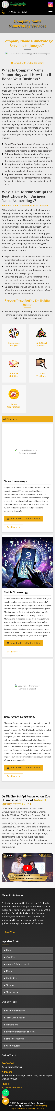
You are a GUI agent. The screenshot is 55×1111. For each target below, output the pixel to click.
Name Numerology (15, 481)
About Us (10, 957)
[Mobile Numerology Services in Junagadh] (27, 563)
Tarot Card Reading (15, 1017)
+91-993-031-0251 (16, 12)
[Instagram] (50, 4)
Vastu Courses (13, 1046)
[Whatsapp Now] (5, 1092)
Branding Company (36, 1108)
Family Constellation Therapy (20, 1032)
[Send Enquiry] (5, 1101)
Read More (10, 932)
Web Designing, (40, 1106)
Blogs (9, 971)
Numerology (12, 1024)
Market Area (12, 992)
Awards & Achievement (17, 964)
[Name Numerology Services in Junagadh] (27, 452)
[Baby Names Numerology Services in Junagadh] (27, 687)
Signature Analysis (15, 1039)
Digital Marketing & (19, 1108)
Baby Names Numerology (19, 716)
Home (9, 950)
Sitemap (10, 985)
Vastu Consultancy (15, 1010)
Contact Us (11, 978)
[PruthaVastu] (14, 4)
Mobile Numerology (16, 592)
